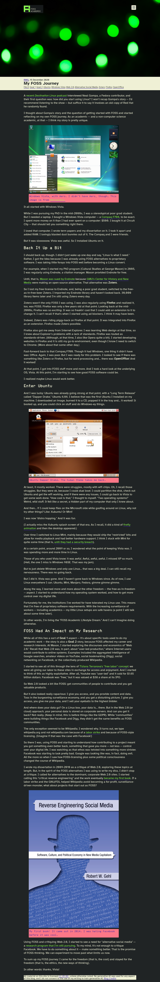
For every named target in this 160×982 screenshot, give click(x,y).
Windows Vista (58, 87)
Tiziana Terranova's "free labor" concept (104, 666)
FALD (26, 87)
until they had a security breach (73, 542)
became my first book (117, 778)
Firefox (109, 87)
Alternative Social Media (86, 87)
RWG (26, 80)
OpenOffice (118, 87)
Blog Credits (110, 978)
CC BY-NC (64, 976)
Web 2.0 (70, 87)
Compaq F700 (110, 217)
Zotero (102, 87)
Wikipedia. (57, 200)
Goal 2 (39, 87)
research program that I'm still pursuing (50, 945)
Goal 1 (33, 87)
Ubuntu (47, 87)
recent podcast (46, 95)
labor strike (93, 732)
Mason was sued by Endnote (57, 279)
